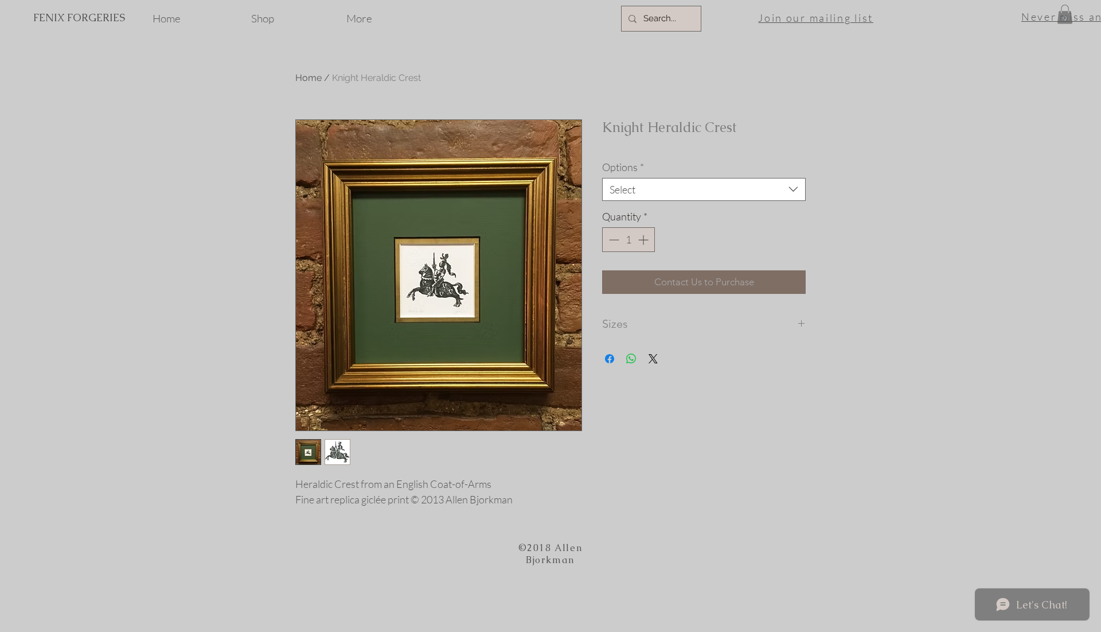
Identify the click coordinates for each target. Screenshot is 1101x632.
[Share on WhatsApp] (631, 359)
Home (308, 77)
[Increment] (644, 239)
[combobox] (704, 189)
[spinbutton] (628, 239)
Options (623, 167)
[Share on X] (653, 359)
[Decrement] (613, 239)
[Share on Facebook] (609, 359)
